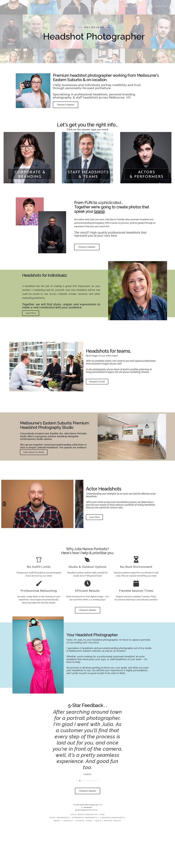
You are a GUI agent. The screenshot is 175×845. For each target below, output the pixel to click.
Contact (68, 833)
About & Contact (141, 6)
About (57, 833)
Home (53, 6)
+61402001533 (87, 819)
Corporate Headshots (84, 830)
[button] (35, 525)
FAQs (89, 833)
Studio (80, 833)
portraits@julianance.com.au (88, 822)
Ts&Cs (98, 833)
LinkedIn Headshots (112, 830)
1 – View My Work (70, 6)
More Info (160, 6)
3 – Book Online (119, 6)
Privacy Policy (112, 833)
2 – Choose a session (95, 6)
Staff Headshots (59, 830)
